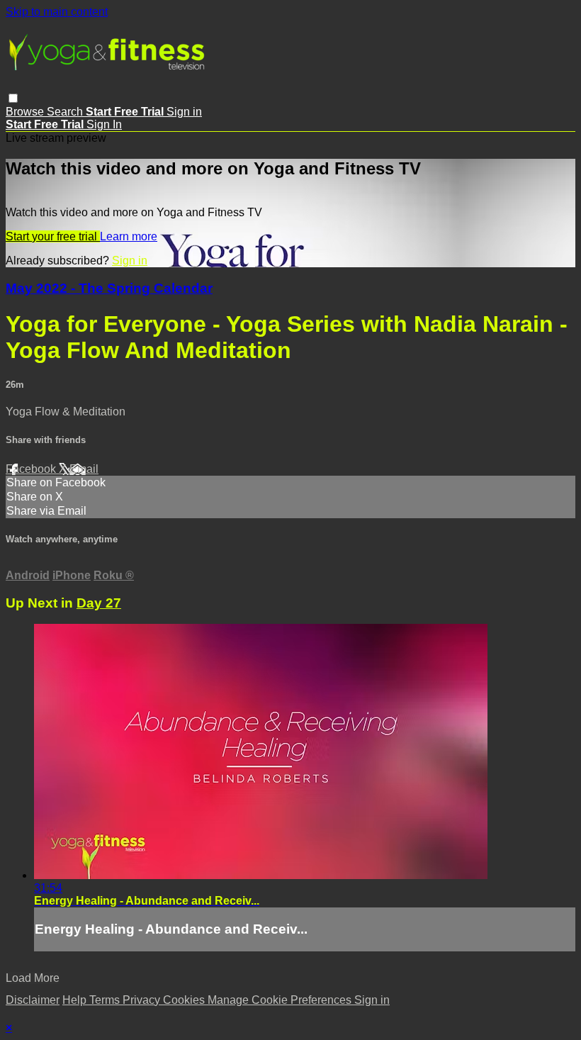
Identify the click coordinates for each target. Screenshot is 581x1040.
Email (83, 469)
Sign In (104, 124)
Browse (26, 112)
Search (66, 112)
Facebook (32, 469)
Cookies (185, 1000)
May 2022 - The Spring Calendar (109, 288)
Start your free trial (53, 236)
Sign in (184, 112)
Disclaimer (33, 1000)
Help (75, 1000)
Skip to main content (57, 12)
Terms (106, 1000)
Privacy (143, 1000)
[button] (13, 98)
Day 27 (99, 603)
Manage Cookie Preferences (281, 1000)
